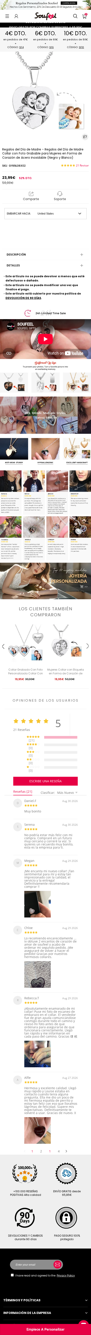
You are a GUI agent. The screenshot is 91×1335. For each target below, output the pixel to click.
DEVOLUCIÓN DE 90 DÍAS (23, 298)
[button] (7, 16)
